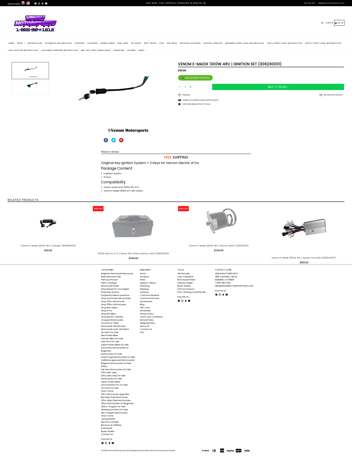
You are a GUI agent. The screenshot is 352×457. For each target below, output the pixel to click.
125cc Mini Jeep (109, 372)
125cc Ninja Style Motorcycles (116, 400)
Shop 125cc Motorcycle (112, 301)
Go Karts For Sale (110, 387)
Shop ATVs (106, 310)
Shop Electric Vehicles (112, 316)
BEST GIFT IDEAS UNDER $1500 (96, 50)
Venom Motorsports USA (119, 450)
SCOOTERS (92, 43)
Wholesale (145, 310)
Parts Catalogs (109, 282)
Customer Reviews (149, 295)
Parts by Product (109, 279)
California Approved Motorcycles (117, 360)
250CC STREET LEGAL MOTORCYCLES (323, 43)
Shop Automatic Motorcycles (116, 298)
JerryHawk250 (108, 418)
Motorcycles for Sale (111, 353)
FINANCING (118, 50)
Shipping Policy (147, 322)
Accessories (146, 301)
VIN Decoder (183, 273)
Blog (142, 304)
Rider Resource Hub (111, 276)
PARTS (20, 43)
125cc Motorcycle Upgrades (115, 394)
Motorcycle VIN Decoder (113, 326)
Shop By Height (185, 282)
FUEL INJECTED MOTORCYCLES (23, 50)
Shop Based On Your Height (115, 289)
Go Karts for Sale (109, 332)
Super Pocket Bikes (110, 381)
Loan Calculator (185, 276)
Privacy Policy (146, 313)
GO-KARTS (136, 43)
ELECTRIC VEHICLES (213, 43)
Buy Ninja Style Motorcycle (114, 397)
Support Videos (148, 282)
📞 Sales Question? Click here (195, 78)
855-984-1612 (309, 3)
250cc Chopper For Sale (113, 406)
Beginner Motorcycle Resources (117, 273)
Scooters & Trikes (110, 322)
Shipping (186, 95)
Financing (144, 285)
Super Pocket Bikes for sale (115, 344)
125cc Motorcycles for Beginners (117, 403)
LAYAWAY (131, 50)
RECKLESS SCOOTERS (190, 43)
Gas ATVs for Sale (110, 341)
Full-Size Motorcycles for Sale (116, 369)
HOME (11, 43)
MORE (142, 50)
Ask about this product (333, 95)
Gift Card (144, 307)
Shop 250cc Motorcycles (113, 304)
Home (143, 273)
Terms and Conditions (151, 316)
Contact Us (107, 434)
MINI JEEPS (123, 43)
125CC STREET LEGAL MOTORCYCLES (284, 43)
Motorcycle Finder (110, 285)
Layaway (144, 292)
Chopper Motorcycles (112, 319)
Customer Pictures (149, 298)
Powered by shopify (166, 450)
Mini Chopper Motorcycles (114, 412)
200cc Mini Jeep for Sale (113, 375)
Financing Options (110, 292)
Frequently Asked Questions (115, 295)
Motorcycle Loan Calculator (115, 329)
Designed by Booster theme (142, 450)
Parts (142, 279)
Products (144, 276)
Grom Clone (107, 391)
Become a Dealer (110, 421)
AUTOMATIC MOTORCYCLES (58, 43)
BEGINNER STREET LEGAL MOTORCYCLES (244, 43)
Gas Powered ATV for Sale (114, 384)
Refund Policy (147, 319)
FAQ (142, 332)
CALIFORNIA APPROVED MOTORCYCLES (59, 50)
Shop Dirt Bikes (108, 313)
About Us (144, 326)
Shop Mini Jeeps (109, 307)
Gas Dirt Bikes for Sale (112, 338)
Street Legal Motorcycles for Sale (118, 357)
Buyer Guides (107, 431)
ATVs (161, 43)
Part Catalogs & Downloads (191, 292)
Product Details (110, 151)
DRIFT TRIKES (150, 43)
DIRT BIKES (172, 43)
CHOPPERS (80, 43)
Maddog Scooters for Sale (114, 409)
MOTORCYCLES (35, 43)
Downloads (106, 428)
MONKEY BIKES (108, 43)
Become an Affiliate (111, 425)
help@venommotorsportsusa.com (331, 3)
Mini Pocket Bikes (109, 335)
